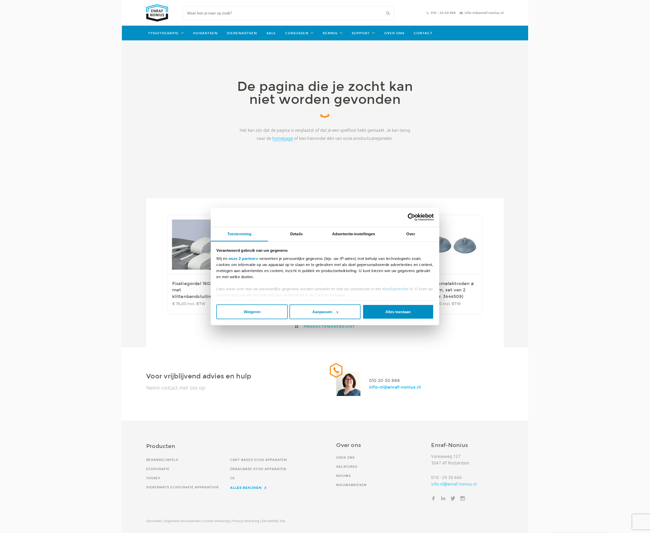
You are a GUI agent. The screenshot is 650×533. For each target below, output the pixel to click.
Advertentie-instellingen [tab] (353, 234)
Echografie (158, 469)
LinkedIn (443, 498)
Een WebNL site (273, 521)
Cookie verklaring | (217, 521)
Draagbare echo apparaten (258, 469)
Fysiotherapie (163, 33)
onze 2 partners (243, 258)
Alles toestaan (398, 312)
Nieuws (343, 476)
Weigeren (252, 312)
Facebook (433, 498)
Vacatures (347, 467)
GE (232, 478)
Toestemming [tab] (239, 234)
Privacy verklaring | (246, 521)
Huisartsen (205, 33)
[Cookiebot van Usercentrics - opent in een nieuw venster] (411, 217)
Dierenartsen (242, 33)
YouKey (153, 478)
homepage (282, 138)
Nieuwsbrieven (351, 485)
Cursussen (296, 33)
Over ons (394, 33)
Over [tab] (410, 234)
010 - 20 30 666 (443, 13)
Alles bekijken (246, 488)
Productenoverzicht (328, 326)
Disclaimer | (155, 521)
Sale (271, 33)
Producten (160, 446)
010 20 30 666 (384, 380)
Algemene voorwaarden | (183, 521)
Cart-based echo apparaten (258, 460)
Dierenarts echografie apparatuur (182, 487)
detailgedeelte (395, 289)
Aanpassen (322, 312)
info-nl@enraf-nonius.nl (484, 13)
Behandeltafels (162, 460)
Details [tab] (296, 234)
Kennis (330, 33)
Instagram (462, 498)
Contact (423, 33)
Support (361, 33)
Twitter (453, 498)
